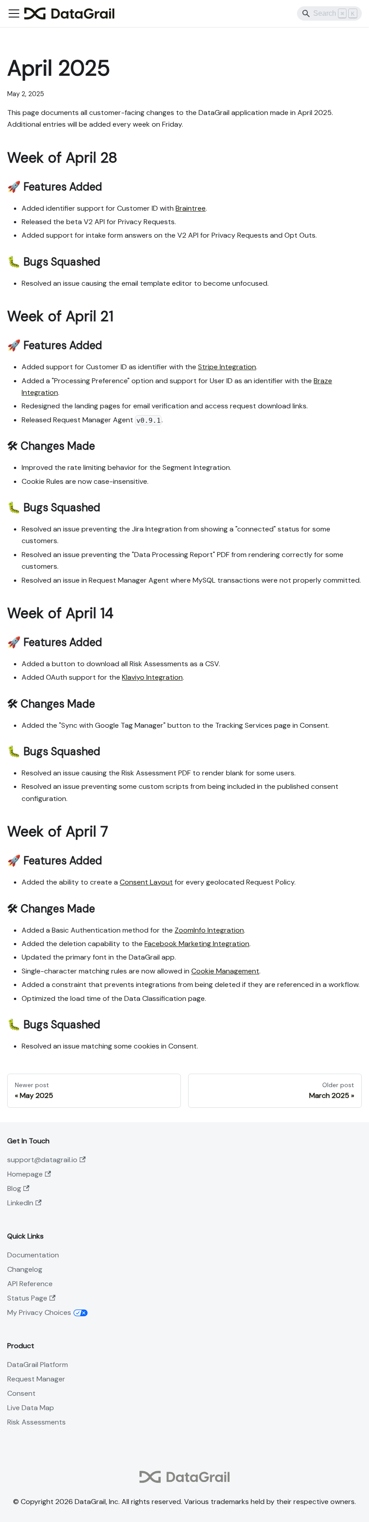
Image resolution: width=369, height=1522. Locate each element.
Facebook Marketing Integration (196, 943)
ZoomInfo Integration (209, 930)
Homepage (25, 1174)
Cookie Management (225, 971)
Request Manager (36, 1379)
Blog (14, 1188)
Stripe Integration (227, 367)
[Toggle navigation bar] (14, 13)
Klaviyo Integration (152, 677)
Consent (21, 1393)
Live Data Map (30, 1407)
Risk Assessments (36, 1422)
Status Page (27, 1298)
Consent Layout (146, 882)
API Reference (30, 1283)
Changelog (24, 1269)
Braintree (191, 208)
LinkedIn (20, 1203)
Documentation (33, 1255)
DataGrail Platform (37, 1364)
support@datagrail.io (42, 1159)
